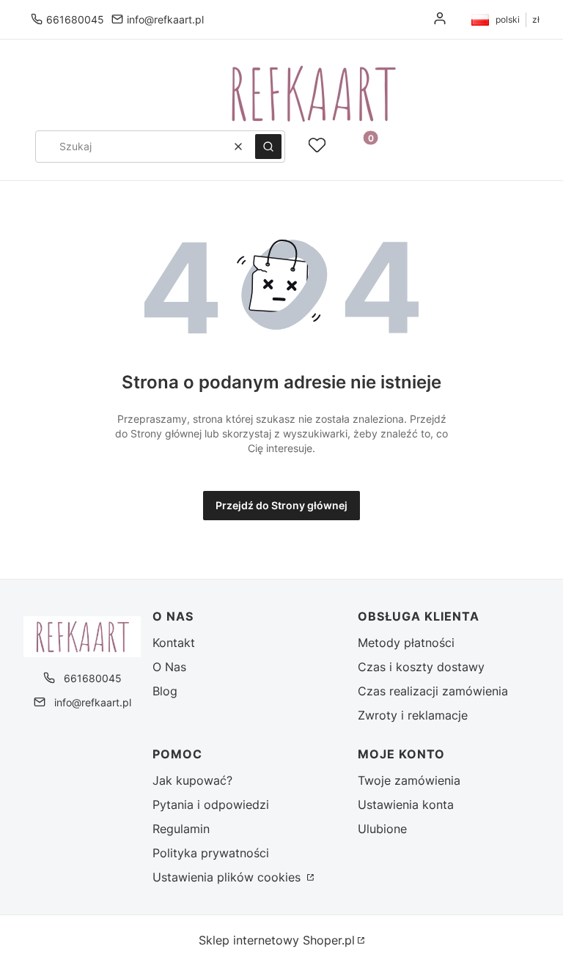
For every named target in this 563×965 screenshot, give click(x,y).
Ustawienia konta (406, 804)
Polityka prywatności (210, 853)
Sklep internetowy (277, 940)
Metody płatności (406, 642)
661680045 (75, 19)
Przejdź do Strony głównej (281, 505)
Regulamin (181, 828)
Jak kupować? (192, 780)
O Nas (169, 666)
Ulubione (382, 828)
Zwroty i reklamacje (413, 715)
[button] (268, 146)
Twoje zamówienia (409, 780)
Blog (164, 691)
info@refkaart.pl (165, 19)
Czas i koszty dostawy (421, 666)
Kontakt (173, 642)
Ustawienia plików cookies (228, 877)
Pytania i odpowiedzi (210, 804)
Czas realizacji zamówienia (433, 691)
